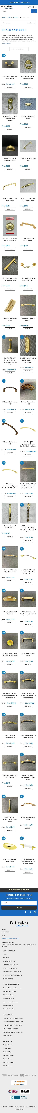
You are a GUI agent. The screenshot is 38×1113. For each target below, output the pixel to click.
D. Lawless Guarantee (10, 968)
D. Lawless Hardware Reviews (12, 975)
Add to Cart (10, 87)
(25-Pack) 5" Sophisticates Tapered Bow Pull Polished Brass (10, 486)
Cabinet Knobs (7, 1045)
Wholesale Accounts (9, 991)
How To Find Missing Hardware (13, 1018)
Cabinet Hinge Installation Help (13, 1032)
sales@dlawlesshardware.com (10, 938)
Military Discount (8, 1005)
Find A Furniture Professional (12, 1025)
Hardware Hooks (8, 1055)
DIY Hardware (7, 1066)
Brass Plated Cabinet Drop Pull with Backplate (10, 118)
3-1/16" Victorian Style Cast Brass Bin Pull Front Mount (28, 360)
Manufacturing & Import (10, 964)
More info (19, 2)
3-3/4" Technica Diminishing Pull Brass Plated (10, 819)
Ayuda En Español (8, 1009)
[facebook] (25, 912)
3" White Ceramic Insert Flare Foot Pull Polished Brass (28, 861)
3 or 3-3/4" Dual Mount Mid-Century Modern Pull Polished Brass (28, 486)
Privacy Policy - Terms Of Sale (12, 971)
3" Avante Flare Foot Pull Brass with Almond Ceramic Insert (28, 614)
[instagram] (35, 912)
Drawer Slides (7, 1059)
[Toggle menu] (35, 6)
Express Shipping (8, 998)
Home (5, 954)
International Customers (11, 1002)
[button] (19, 23)
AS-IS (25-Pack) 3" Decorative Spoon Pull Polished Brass (28, 695)
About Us (6, 957)
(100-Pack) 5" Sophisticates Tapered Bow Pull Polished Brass (28, 444)
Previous (3, 1111)
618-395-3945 (6, 932)
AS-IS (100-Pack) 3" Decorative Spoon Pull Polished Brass (10, 695)
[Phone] (31, 7)
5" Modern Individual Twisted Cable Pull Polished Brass (28, 572)
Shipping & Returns (9, 995)
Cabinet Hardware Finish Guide (13, 1021)
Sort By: (12, 49)
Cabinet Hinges (8, 1052)
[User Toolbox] (29, 7)
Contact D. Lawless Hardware (12, 988)
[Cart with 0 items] (33, 7)
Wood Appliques (8, 1062)
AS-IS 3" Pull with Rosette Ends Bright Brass (28, 777)
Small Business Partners (10, 1028)
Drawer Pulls (7, 1048)
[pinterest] (30, 912)
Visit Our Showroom (9, 961)
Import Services (8, 978)
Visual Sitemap (7, 1035)
